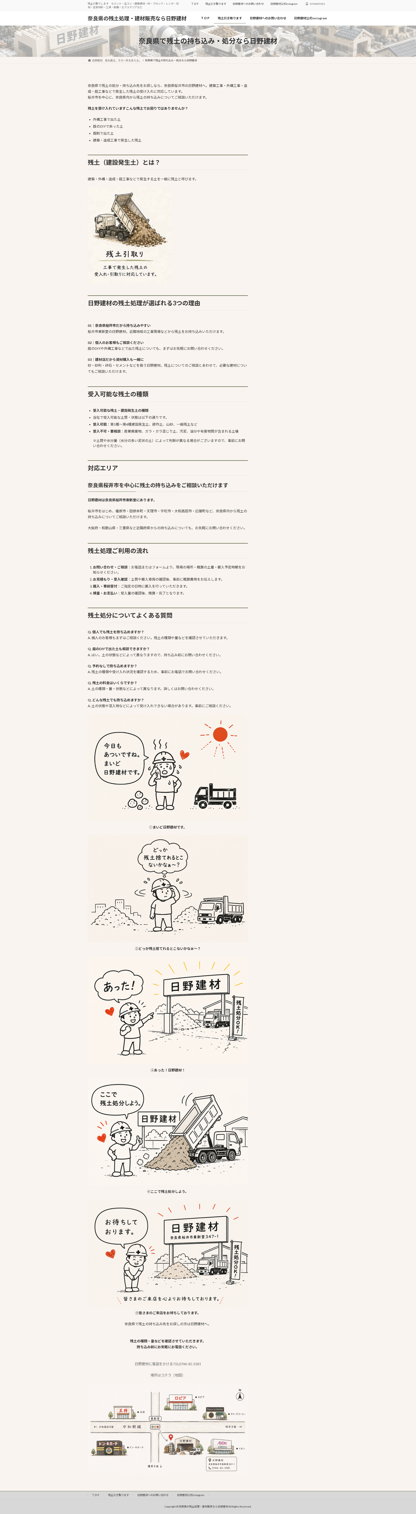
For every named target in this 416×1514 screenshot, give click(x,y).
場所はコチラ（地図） (168, 1375)
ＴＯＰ (195, 3)
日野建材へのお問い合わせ (248, 3)
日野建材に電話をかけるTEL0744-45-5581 (168, 1364)
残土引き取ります (215, 3)
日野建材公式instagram (284, 3)
